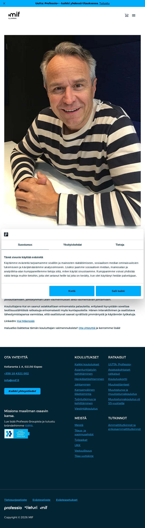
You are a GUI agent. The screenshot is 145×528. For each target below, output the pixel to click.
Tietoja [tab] (120, 244)
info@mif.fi (11, 380)
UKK (77, 445)
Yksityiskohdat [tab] (72, 244)
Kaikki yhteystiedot (22, 391)
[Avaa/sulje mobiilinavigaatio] (134, 15)
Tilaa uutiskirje (84, 455)
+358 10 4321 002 (16, 373)
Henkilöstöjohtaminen (89, 379)
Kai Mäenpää (25, 321)
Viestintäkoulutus (86, 408)
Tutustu (104, 3)
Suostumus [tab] (25, 244)
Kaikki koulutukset (87, 364)
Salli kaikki (118, 290)
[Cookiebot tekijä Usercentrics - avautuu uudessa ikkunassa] (125, 234)
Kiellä (71, 290)
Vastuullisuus (83, 450)
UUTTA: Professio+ (119, 364)
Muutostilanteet (118, 384)
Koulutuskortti (117, 379)
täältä (29, 425)
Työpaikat (81, 439)
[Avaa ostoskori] (126, 15)
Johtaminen (83, 384)
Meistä (79, 425)
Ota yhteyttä (87, 327)
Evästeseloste (41, 499)
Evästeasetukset (66, 499)
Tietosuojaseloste (15, 499)
